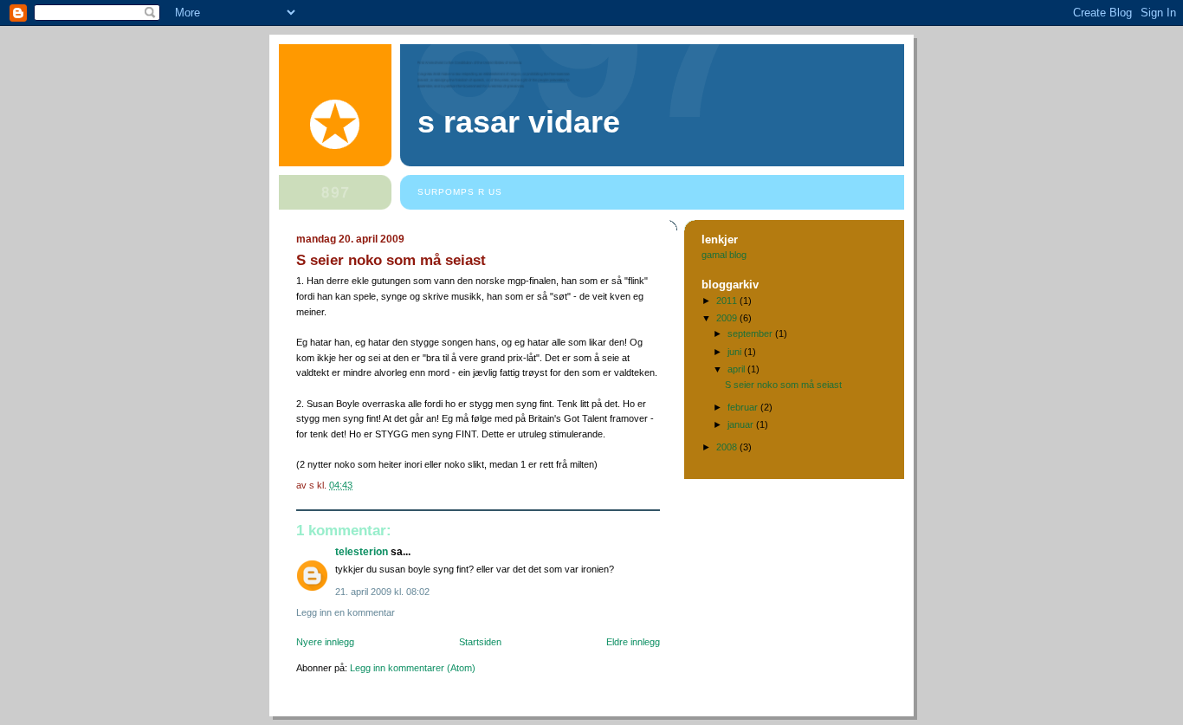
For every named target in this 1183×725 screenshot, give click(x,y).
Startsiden (480, 642)
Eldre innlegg (633, 642)
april (737, 369)
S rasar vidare (518, 122)
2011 (728, 300)
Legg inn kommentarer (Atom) (412, 668)
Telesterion (361, 552)
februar (743, 407)
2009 (728, 318)
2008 (728, 447)
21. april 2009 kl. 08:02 (382, 591)
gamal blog (724, 254)
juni (735, 351)
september (751, 333)
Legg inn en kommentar (345, 612)
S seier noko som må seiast (783, 384)
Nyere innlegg (325, 642)
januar (741, 424)
